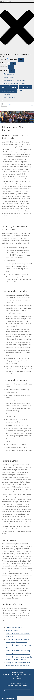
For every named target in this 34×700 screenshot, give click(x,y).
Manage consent (8, 698)
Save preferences (8, 91)
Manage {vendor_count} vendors (14, 80)
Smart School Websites (20, 685)
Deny (14, 87)
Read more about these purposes (14, 83)
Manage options (8, 74)
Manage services (8, 77)
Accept (4, 87)
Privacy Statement (9, 97)
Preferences (25, 87)
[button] (17, 27)
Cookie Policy (7, 94)
